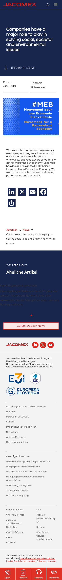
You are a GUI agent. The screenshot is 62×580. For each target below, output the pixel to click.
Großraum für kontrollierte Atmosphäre (26, 471)
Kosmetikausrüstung (17, 442)
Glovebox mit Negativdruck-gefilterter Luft (28, 461)
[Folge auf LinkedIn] (35, 345)
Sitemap (41, 561)
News (26, 229)
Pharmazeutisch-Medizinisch (21, 427)
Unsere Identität (14, 510)
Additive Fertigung (15, 437)
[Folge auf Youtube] (50, 345)
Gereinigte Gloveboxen (18, 456)
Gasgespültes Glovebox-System (23, 466)
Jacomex (11, 229)
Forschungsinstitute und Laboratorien (26, 406)
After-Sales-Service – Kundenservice (44, 536)
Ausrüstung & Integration (19, 485)
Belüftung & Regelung (17, 496)
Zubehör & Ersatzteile (17, 490)
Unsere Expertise (15, 515)
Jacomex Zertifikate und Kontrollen (13, 523)
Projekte (10, 542)
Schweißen (12, 432)
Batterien (11, 412)
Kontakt (52, 561)
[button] (31, 315)
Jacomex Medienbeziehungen (45, 518)
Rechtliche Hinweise (24, 561)
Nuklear (10, 422)
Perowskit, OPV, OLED (17, 417)
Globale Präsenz (14, 532)
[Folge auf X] (43, 345)
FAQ (38, 510)
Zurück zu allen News (31, 325)
